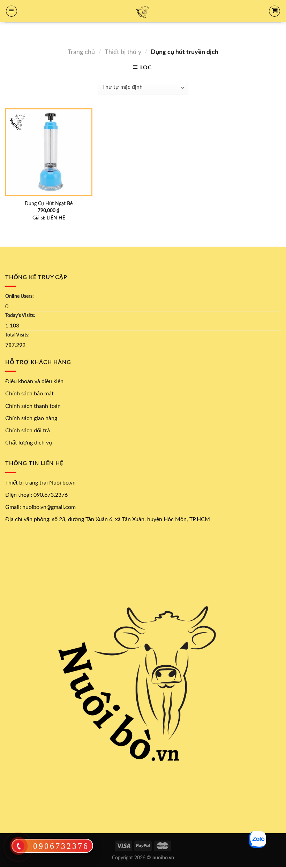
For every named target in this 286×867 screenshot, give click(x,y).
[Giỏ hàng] (274, 11)
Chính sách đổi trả (27, 430)
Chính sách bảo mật (29, 393)
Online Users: (19, 296)
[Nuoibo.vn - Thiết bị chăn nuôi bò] (143, 11)
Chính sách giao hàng (31, 418)
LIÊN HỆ (56, 217)
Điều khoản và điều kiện (34, 381)
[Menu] (11, 11)
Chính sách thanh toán (33, 406)
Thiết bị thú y (123, 52)
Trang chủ (81, 52)
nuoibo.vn (163, 857)
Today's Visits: (20, 315)
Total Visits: (17, 335)
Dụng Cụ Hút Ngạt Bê (49, 203)
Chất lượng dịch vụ (28, 443)
